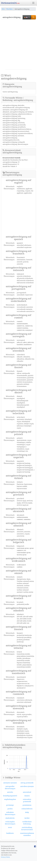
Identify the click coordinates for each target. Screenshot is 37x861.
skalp (27, 812)
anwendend (27, 792)
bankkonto (10, 833)
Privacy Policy (5, 857)
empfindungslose (10, 799)
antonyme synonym (10, 783)
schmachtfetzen (27, 809)
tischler (27, 818)
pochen (10, 809)
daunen (27, 796)
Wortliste (9, 9)
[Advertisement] (18, 45)
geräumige (10, 805)
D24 (3, 9)
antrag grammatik (27, 783)
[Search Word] (33, 17)
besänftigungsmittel (10, 796)
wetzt (10, 827)
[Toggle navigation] (33, 3)
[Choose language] (27, 17)
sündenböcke (10, 818)
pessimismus (27, 805)
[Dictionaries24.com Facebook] (35, 846)
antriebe (10, 792)
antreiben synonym (27, 786)
